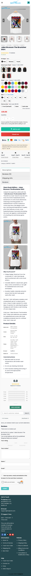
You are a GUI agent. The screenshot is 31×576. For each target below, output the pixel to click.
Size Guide (10, 94)
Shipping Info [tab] (7, 178)
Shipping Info (6, 548)
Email (3, 468)
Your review (5, 448)
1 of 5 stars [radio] (3, 442)
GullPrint (12, 351)
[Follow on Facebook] (2, 534)
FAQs (4, 566)
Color (3, 80)
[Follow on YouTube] (13, 534)
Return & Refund (23, 545)
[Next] (27, 20)
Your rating (4, 440)
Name (3, 461)
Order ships (15, 157)
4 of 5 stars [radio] (5, 445)
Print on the (5, 104)
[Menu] (2, 2)
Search (27, 413)
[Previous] (3, 20)
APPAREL (9, 45)
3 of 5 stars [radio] (21, 442)
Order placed (4, 157)
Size (2, 94)
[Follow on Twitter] (5, 534)
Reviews (5, 182)
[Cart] (28, 2)
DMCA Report (7, 569)
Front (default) (7, 106)
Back (17, 106)
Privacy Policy (22, 540)
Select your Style (6, 65)
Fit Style (3, 58)
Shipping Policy (22, 543)
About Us (5, 540)
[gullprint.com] (15, 2)
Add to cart (16, 129)
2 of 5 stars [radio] (11, 442)
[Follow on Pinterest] (10, 534)
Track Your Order (8, 545)
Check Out (15, 134)
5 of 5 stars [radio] (16, 445)
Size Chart (6, 551)
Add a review (15, 407)
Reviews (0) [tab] (6, 174)
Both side (25, 106)
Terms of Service (8, 543)
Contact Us (6, 563)
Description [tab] (6, 170)
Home (3, 45)
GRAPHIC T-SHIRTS (18, 45)
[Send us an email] (7, 534)
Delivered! (27, 157)
